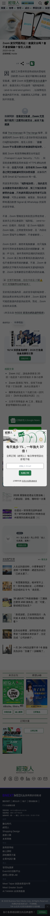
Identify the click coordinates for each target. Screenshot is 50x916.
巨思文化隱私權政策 (29, 481)
